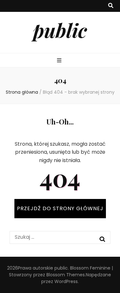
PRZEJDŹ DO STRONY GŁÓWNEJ (60, 208)
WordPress (66, 281)
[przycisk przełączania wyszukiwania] (110, 6)
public (60, 30)
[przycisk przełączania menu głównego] (60, 60)
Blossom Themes (65, 274)
